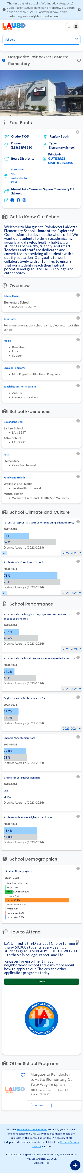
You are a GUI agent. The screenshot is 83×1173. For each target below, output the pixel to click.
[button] (79, 10)
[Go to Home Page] (14, 26)
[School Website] (12, 200)
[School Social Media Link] (19, 200)
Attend (42, 981)
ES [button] (4, 553)
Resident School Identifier (32, 1129)
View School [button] (38, 1105)
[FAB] (75, 1165)
